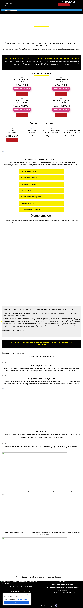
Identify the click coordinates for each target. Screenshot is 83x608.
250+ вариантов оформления (30, 209)
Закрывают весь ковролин (29, 178)
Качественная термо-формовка (30, 197)
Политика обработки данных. (21, 599)
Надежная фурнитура (27, 203)
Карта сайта (62, 581)
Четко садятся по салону (28, 171)
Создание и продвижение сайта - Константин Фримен (40, 606)
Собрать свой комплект (22, 89)
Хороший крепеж (26, 190)
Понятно (17, 602)
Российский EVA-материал (29, 184)
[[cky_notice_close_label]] (29, 594)
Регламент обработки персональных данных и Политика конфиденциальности (62, 587)
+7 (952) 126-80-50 (68, 2)
